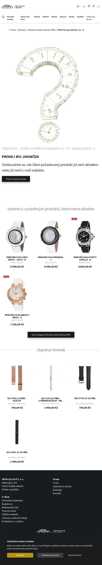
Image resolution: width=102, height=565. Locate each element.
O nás (56, 482)
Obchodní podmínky (12, 500)
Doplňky (80, 17)
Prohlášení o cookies (12, 521)
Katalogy (57, 490)
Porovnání (89, 5)
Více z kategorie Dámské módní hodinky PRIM (51, 334)
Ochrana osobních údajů (14, 518)
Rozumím (20, 555)
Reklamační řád (10, 507)
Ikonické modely (10, 18)
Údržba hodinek (10, 514)
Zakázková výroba (90, 18)
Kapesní (63, 17)
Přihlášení (84, 6)
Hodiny (72, 17)
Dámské (46, 17)
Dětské (54, 17)
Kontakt (57, 493)
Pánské (37, 17)
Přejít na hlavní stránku (16, 179)
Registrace (7, 504)
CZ (79, 6)
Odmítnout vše (74, 555)
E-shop (12, 29)
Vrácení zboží (9, 511)
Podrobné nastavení (50, 555)
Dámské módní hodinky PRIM (42, 29)
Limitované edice (25, 18)
